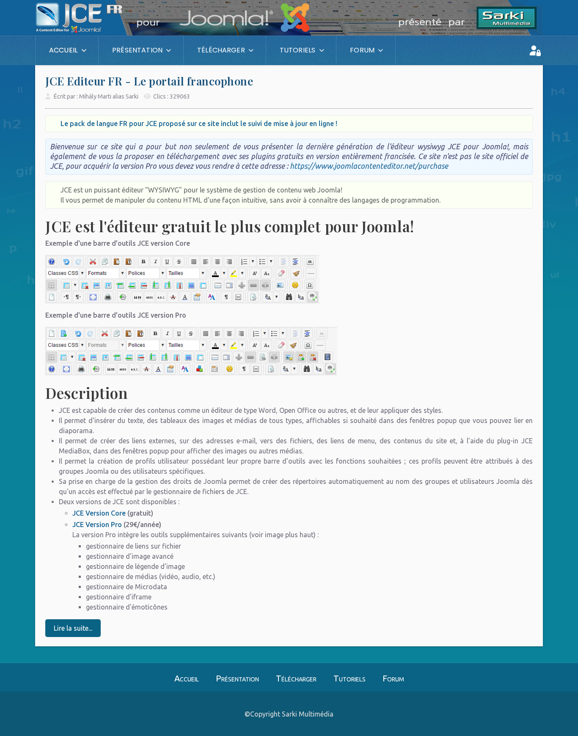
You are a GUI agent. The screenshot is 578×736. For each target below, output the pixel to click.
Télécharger (296, 678)
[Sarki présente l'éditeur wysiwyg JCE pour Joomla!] (35, 50)
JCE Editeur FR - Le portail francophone (149, 81)
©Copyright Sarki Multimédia (289, 714)
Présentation (237, 678)
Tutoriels (349, 678)
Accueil (186, 678)
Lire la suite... (73, 628)
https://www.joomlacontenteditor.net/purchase (369, 166)
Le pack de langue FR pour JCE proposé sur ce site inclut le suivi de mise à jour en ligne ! (199, 123)
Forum (393, 678)
